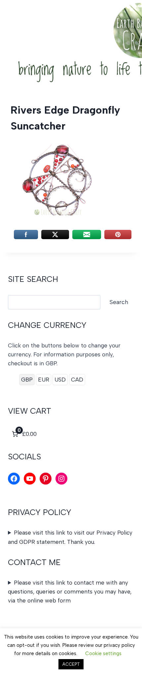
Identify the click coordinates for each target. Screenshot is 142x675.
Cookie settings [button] (103, 653)
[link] (23, 434)
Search (119, 302)
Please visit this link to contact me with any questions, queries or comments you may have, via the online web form (69, 591)
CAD (77, 379)
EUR (43, 379)
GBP (27, 379)
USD (60, 379)
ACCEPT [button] (71, 664)
